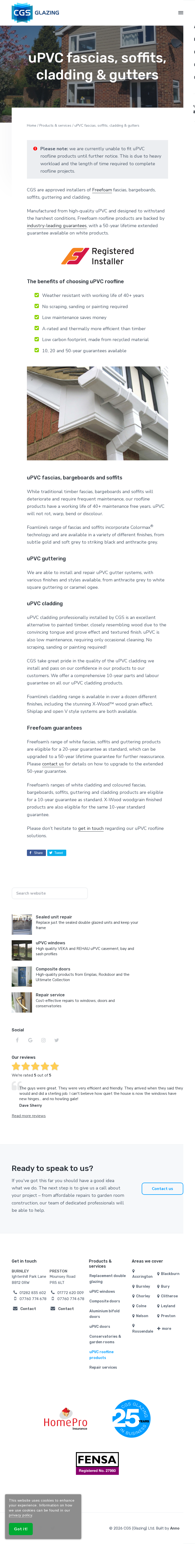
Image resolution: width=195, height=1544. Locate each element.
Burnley (142, 1286)
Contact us (162, 1188)
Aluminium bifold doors (104, 1314)
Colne (140, 1306)
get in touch (91, 828)
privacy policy (20, 1515)
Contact (28, 1308)
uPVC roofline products (101, 1355)
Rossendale (142, 1331)
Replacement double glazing (107, 1279)
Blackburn (170, 1274)
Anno (175, 1528)
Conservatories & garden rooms (105, 1339)
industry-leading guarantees (57, 226)
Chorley (142, 1296)
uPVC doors (99, 1326)
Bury (165, 1286)
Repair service (50, 995)
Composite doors (53, 969)
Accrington (142, 1276)
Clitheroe (169, 1296)
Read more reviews (29, 1115)
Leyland (167, 1306)
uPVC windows (50, 943)
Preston (167, 1316)
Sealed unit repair (54, 917)
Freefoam (102, 190)
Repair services (103, 1367)
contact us (53, 764)
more (166, 1329)
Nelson (141, 1316)
